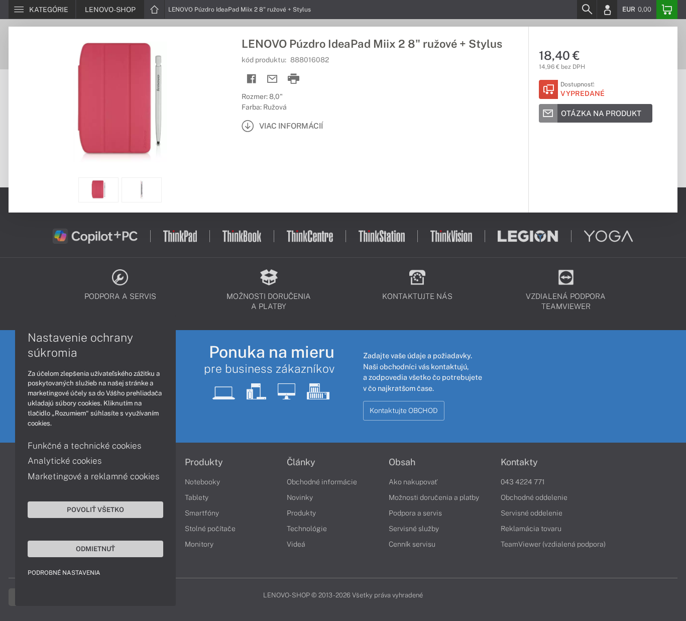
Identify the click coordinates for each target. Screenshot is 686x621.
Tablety (196, 497)
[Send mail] (272, 79)
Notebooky (202, 482)
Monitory (199, 544)
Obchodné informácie (322, 482)
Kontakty (519, 462)
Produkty (204, 462)
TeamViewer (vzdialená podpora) (553, 544)
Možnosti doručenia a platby (434, 497)
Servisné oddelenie (531, 513)
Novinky (300, 497)
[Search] (587, 9)
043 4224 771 (523, 482)
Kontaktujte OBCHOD (404, 410)
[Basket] (666, 9)
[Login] (607, 9)
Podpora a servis (415, 513)
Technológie (307, 529)
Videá (296, 544)
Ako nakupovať (413, 482)
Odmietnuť (95, 549)
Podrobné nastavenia (64, 572)
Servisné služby (414, 529)
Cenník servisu (412, 544)
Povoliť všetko (95, 509)
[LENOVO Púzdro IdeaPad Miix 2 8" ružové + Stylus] (120, 102)
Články (301, 462)
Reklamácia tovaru (531, 529)
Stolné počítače (210, 529)
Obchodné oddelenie (534, 497)
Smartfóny (202, 513)
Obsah (402, 462)
